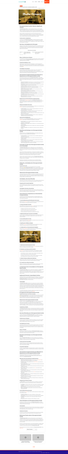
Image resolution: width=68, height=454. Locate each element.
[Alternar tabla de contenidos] (35, 429)
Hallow (34, 371)
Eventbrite (26, 201)
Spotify (25, 224)
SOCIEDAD (39, 1)
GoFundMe (34, 246)
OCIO (41, 1)
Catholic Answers (36, 361)
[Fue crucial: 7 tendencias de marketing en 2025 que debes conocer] (22, 53)
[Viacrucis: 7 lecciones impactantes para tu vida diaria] (33, 53)
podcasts (22, 250)
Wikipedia (33, 291)
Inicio (33, 1)
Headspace (21, 119)
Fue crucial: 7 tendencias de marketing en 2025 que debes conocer (27, 53)
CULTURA (36, 1)
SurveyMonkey (25, 228)
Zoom (35, 367)
